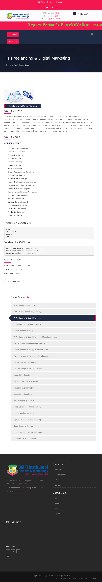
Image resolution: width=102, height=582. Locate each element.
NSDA (57, 508)
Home (8, 65)
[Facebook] (8, 551)
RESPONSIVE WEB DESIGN (25, 305)
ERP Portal (42, 2)
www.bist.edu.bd (16, 491)
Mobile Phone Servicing (23, 331)
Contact (58, 485)
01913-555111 (84, 13)
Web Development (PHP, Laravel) (27, 311)
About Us (58, 469)
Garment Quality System (24, 400)
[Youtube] (8, 556)
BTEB (57, 503)
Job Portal (13, 41)
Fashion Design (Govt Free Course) (28, 369)
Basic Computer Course (23, 426)
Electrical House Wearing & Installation (29, 343)
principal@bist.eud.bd (34, 487)
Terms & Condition (54, 576)
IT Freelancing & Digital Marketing (23, 106)
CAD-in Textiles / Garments (25, 362)
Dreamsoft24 (91, 578)
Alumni (61, 2)
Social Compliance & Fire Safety (26, 381)
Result (52, 2)
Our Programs (60, 474)
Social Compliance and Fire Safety (27, 407)
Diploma (58, 514)
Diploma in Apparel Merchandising (27, 419)
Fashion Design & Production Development (31, 356)
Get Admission (14, 281)
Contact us (66, 576)
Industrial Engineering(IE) (24, 388)
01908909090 (14, 487)
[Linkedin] (18, 551)
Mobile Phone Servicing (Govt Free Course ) (31, 350)
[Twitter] (13, 551)
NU (56, 498)
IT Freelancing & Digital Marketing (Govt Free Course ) (36, 337)
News (57, 480)
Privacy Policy (41, 576)
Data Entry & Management (25, 438)
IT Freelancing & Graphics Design (27, 324)
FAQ (33, 576)
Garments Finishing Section (25, 413)
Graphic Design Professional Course (28, 432)
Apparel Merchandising (23, 375)
